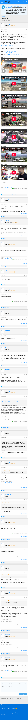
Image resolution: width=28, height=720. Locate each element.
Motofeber (8, 369)
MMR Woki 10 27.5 (8, 187)
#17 (26, 572)
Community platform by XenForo (12, 716)
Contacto (16, 707)
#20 (26, 663)
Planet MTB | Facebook (12, 52)
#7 (26, 317)
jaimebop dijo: (5, 440)
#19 (26, 640)
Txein (6, 270)
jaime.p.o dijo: (5, 600)
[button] (2, 2)
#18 (26, 597)
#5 (26, 275)
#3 (26, 226)
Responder (25, 192)
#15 (26, 526)
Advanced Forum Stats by (12, 717)
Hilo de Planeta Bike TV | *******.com (10, 401)
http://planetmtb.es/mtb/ (10, 51)
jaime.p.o (7, 199)
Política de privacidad (5, 708)
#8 (26, 335)
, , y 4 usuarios (11, 194)
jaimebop (4, 20)
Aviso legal (21, 707)
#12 (26, 437)
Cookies (13, 708)
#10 (26, 374)
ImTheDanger (8, 220)
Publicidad (11, 707)
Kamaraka (7, 312)
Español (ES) (4, 705)
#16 (26, 549)
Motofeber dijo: (5, 399)
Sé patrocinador (4, 707)
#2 (26, 204)
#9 (26, 353)
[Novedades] (23, 1)
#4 (26, 248)
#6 (26, 294)
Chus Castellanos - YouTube (15, 54)
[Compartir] (25, 29)
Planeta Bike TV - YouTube (7, 45)
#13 (26, 467)
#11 (26, 396)
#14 (26, 499)
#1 (26, 29)
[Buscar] (26, 1)
